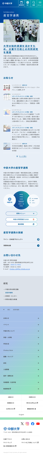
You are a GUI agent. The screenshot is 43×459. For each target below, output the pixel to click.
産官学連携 (16, 309)
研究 (8, 309)
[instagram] (27, 423)
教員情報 (21, 224)
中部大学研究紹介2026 (21, 219)
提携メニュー (20, 213)
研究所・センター (11, 296)
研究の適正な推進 (11, 299)
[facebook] (32, 423)
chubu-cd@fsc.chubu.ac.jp (20, 269)
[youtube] (38, 423)
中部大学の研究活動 (11, 289)
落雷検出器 (7, 245)
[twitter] (22, 423)
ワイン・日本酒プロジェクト (13, 239)
